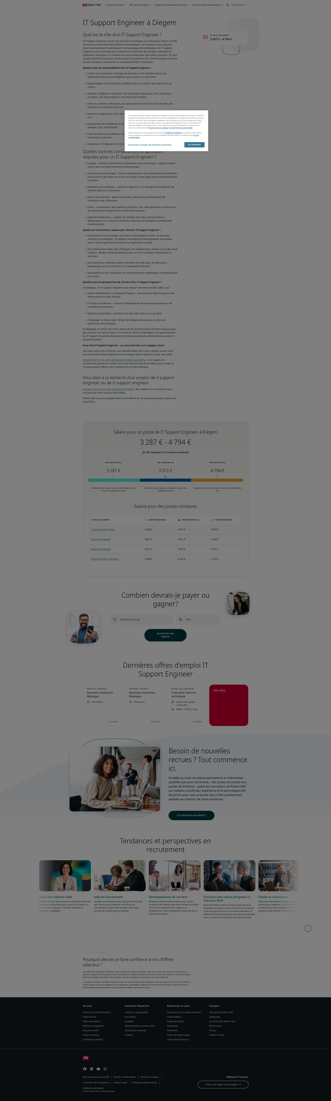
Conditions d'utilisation (173, 133)
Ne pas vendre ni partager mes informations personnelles (170, 128)
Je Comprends (194, 145)
